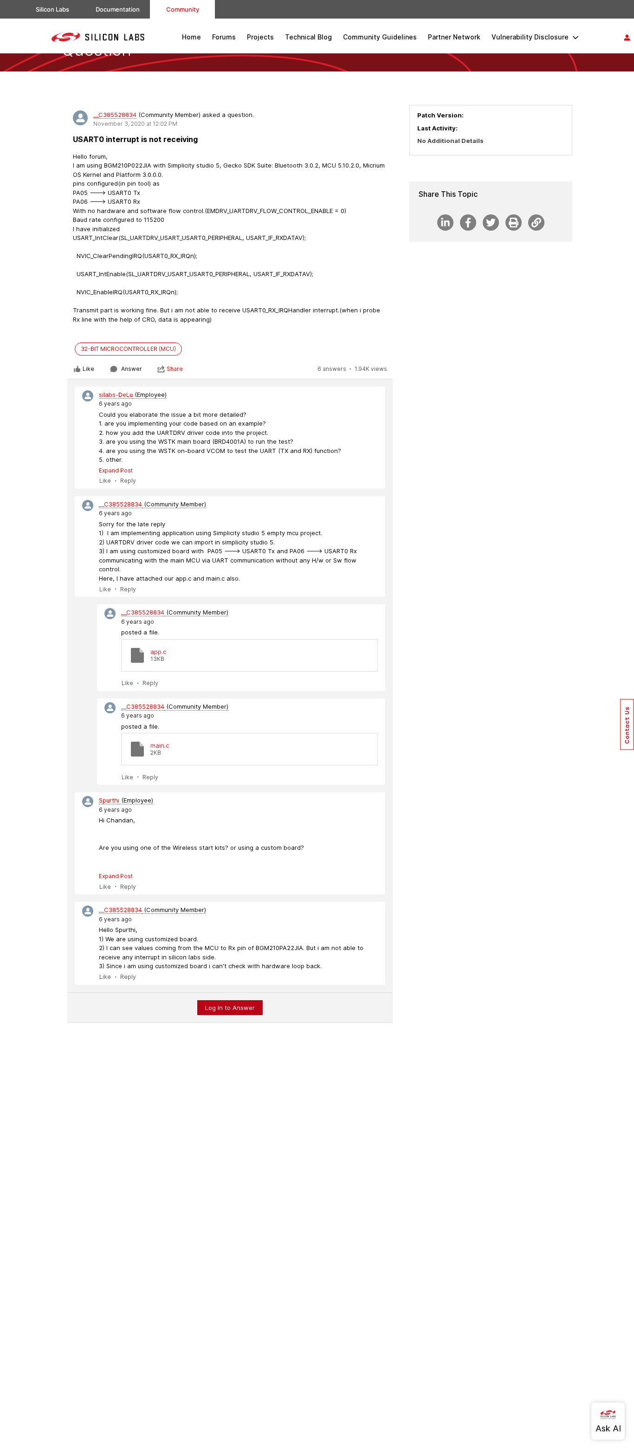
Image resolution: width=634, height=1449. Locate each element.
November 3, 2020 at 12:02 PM (135, 123)
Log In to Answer (230, 1007)
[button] (627, 724)
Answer (131, 368)
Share (175, 368)
